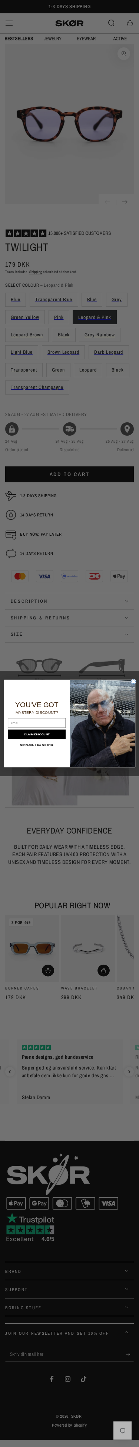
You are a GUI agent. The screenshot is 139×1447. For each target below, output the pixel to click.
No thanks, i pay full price (36, 744)
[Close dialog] (133, 681)
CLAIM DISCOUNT (37, 734)
